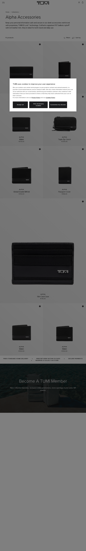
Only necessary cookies (38, 104)
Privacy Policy (36, 97)
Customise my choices (58, 104)
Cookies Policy (50, 97)
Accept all (20, 104)
